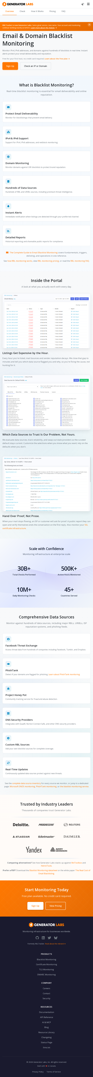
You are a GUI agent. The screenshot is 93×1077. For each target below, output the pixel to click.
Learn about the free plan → (57, 58)
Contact (46, 993)
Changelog (46, 1037)
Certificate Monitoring (46, 964)
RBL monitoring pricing (48, 261)
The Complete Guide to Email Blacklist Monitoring (34, 252)
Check (22, 11)
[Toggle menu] (88, 4)
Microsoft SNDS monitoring (22, 786)
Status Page (46, 1042)
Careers (46, 988)
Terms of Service (53, 1071)
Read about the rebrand (54, 944)
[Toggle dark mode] (83, 4)
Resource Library (46, 1032)
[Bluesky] (55, 938)
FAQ (63, 11)
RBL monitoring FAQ (79, 261)
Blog (46, 1027)
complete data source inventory (26, 783)
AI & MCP (46, 1022)
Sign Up (10, 66)
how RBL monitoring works (19, 261)
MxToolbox (76, 862)
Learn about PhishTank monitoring (64, 674)
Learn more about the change (43, 28)
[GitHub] (37, 938)
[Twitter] (49, 938)
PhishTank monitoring (46, 786)
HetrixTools (46, 865)
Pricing (52, 11)
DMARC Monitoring (46, 974)
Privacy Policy (38, 1071)
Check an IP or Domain (35, 66)
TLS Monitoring (46, 969)
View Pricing (56, 905)
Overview (9, 11)
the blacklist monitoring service (74, 786)
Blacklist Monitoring (46, 959)
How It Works (37, 11)
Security (46, 998)
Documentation (46, 1012)
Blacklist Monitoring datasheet (43, 870)
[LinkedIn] (43, 938)
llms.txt (46, 1047)
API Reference (46, 1017)
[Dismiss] (89, 24)
